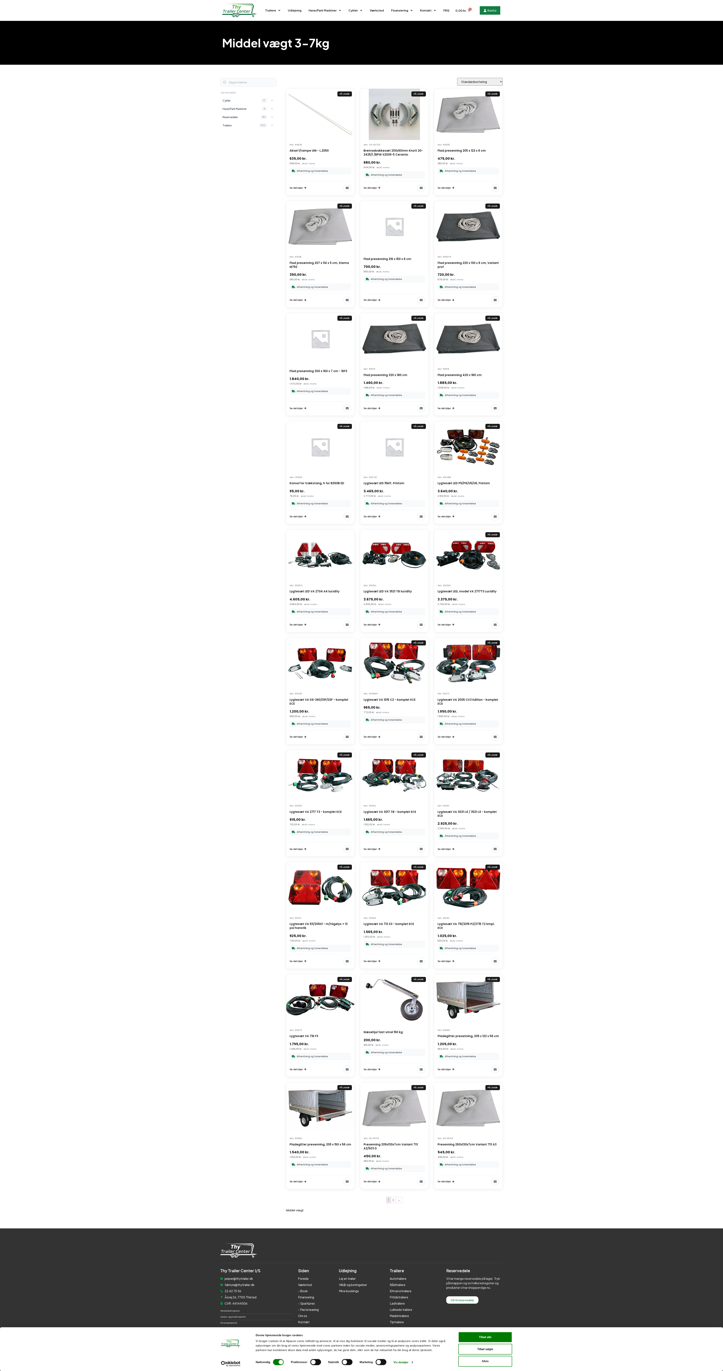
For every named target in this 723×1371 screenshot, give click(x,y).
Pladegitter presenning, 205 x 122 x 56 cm (468, 1036)
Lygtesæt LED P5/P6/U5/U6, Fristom (464, 483)
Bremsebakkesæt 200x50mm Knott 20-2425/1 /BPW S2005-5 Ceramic (393, 153)
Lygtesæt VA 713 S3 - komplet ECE (389, 924)
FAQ (446, 10)
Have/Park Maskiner (323, 10)
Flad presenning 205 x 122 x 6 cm (462, 151)
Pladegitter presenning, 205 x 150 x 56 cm (320, 1144)
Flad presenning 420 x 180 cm (460, 375)
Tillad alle (485, 1337)
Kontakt (426, 10)
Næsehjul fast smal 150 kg (383, 1032)
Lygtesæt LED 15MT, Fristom (384, 483)
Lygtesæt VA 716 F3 (304, 1036)
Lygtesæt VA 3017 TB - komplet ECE (390, 812)
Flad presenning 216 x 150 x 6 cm (387, 259)
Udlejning (294, 10)
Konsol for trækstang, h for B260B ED (317, 483)
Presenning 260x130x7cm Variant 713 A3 (467, 1144)
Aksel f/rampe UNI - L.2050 (309, 151)
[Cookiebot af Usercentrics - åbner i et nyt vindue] (230, 1363)
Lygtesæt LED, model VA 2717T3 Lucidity (467, 591)
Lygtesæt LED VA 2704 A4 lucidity (314, 591)
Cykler (353, 10)
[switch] (315, 1362)
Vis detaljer (401, 1362)
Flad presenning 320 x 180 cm (385, 375)
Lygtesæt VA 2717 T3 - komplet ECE (316, 812)
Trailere (270, 10)
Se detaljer (296, 188)
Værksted (377, 10)
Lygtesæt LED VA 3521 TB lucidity (388, 591)
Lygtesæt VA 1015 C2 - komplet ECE (390, 700)
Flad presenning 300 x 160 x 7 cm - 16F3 (318, 371)
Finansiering (399, 10)
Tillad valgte (485, 1349)
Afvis (485, 1361)
